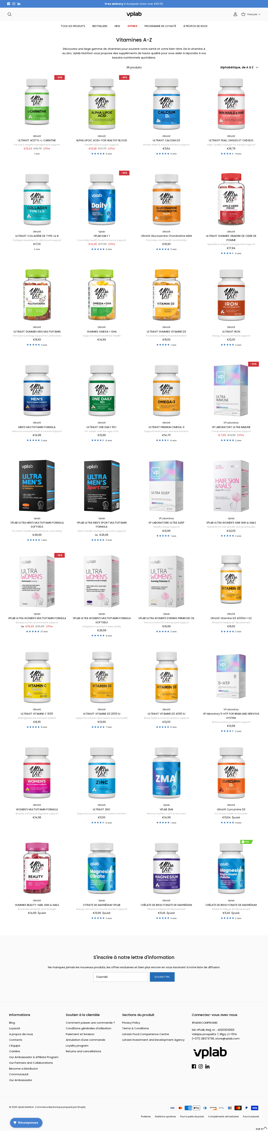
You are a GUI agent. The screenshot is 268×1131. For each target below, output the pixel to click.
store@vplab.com (227, 1038)
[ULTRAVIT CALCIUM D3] (166, 103)
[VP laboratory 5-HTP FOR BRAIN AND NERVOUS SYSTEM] (231, 676)
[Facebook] (8, 3)
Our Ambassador (20, 1080)
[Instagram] (13, 3)
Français (252, 14)
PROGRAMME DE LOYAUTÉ (160, 26)
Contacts (15, 1040)
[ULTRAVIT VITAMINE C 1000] (37, 676)
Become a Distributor (23, 1068)
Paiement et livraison (80, 1034)
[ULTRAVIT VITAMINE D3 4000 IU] (166, 676)
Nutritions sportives (165, 1116)
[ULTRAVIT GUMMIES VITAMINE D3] (166, 294)
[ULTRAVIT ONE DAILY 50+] (101, 389)
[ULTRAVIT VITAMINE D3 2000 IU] (101, 676)
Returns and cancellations (83, 1051)
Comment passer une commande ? (90, 1023)
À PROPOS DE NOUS (195, 26)
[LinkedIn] (19, 3)
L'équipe (14, 1046)
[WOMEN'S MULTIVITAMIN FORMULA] (37, 771)
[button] (261, 1129)
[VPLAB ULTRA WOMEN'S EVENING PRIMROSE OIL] (166, 580)
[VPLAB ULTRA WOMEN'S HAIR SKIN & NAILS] (231, 485)
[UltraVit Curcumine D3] (231, 771)
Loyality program (77, 1046)
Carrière (14, 1051)
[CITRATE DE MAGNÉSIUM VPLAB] (101, 867)
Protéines (146, 1116)
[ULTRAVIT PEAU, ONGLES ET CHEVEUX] (231, 103)
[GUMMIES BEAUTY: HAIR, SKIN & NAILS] (37, 867)
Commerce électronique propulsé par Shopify (60, 1107)
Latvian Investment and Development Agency (153, 1040)
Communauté (18, 1074)
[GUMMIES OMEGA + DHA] (101, 294)
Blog (12, 1023)
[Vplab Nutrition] (134, 14)
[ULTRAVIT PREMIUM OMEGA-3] (166, 389)
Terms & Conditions (135, 1028)
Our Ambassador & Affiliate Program (34, 1057)
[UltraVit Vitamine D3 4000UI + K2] (231, 580)
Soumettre (162, 977)
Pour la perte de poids (192, 1116)
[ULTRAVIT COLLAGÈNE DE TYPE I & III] (37, 198)
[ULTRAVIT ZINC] (101, 771)
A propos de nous (21, 1034)
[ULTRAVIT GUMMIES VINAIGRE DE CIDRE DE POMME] (231, 198)
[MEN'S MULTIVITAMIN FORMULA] (37, 389)
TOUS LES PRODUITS (73, 26)
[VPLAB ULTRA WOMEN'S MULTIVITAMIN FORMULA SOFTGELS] (101, 580)
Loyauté (14, 1028)
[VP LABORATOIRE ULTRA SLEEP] (166, 485)
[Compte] (235, 14)
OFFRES (132, 26)
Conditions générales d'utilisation (88, 1028)
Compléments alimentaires (223, 1116)
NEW (117, 26)
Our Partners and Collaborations (31, 1063)
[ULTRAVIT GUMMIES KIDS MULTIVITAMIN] (37, 294)
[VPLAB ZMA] (166, 771)
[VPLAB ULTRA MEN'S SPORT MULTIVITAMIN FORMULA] (101, 485)
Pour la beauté (251, 1116)
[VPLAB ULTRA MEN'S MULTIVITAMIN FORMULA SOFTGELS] (37, 485)
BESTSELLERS (99, 26)
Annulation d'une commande (85, 1040)
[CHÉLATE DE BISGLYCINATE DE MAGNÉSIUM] (166, 867)
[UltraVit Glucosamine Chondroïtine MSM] (166, 198)
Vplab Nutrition (26, 1107)
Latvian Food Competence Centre (145, 1034)
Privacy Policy (131, 1023)
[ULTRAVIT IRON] (231, 294)
